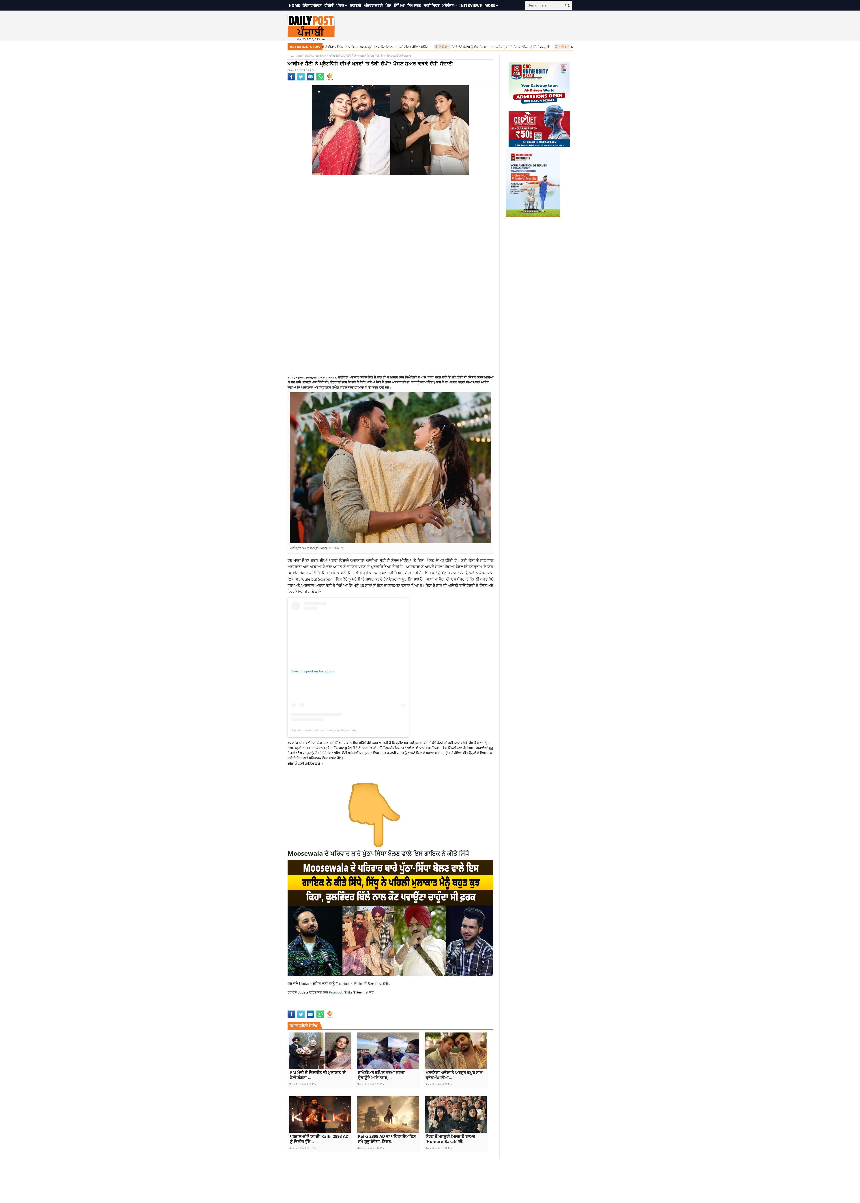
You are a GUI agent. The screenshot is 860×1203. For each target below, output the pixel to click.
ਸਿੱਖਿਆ (399, 5)
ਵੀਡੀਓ (329, 5)
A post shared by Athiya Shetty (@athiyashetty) (324, 730)
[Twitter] (301, 79)
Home (294, 5)
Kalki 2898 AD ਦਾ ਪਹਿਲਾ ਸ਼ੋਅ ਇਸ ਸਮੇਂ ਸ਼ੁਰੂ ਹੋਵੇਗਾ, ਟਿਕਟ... (387, 1139)
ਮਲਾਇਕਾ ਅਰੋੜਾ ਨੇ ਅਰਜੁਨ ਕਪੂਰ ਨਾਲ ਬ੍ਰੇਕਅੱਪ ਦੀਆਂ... (454, 1075)
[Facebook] (291, 79)
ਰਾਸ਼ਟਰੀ (355, 5)
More (489, 5)
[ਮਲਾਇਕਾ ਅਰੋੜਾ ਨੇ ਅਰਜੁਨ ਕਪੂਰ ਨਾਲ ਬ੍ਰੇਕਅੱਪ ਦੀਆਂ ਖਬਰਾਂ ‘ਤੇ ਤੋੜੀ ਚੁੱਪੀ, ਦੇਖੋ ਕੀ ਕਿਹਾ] (456, 1050)
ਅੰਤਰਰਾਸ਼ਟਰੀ (373, 5)
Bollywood (478, 1007)
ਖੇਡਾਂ (388, 5)
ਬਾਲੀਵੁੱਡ (320, 56)
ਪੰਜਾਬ (340, 5)
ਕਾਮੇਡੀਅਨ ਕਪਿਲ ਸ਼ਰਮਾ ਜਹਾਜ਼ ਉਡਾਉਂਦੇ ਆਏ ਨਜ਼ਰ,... (381, 1075)
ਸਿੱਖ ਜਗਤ (414, 5)
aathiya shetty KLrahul (307, 1007)
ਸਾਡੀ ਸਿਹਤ (432, 5)
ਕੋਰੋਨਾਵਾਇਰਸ (312, 5)
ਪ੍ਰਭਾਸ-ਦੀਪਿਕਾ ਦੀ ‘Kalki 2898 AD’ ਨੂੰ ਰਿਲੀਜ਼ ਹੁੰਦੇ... (319, 1139)
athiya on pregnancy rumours (351, 1007)
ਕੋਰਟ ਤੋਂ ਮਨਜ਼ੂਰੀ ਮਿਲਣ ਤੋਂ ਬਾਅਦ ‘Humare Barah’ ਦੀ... (450, 1139)
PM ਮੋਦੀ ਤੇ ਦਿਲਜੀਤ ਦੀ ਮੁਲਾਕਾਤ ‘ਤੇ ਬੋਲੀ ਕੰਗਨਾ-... (318, 1075)
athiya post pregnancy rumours (401, 1007)
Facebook (344, 983)
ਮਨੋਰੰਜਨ (448, 5)
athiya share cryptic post (448, 1007)
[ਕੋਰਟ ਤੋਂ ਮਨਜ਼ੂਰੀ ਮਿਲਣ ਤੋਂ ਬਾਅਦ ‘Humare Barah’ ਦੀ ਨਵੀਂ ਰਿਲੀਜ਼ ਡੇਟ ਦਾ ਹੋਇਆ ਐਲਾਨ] (456, 1114)
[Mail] (310, 79)
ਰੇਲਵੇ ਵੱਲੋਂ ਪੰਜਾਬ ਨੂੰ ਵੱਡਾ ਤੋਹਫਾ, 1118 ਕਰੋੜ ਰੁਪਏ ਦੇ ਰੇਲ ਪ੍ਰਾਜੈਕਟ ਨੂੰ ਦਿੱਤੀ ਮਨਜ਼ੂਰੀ (447, 47)
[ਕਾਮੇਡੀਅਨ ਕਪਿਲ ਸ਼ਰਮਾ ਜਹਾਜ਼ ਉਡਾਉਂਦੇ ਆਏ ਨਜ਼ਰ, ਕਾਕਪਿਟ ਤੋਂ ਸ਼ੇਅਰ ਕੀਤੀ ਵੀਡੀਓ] (388, 1050)
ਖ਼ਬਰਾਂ (300, 56)
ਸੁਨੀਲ (399, 743)
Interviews (470, 5)
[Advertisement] (391, 214)
